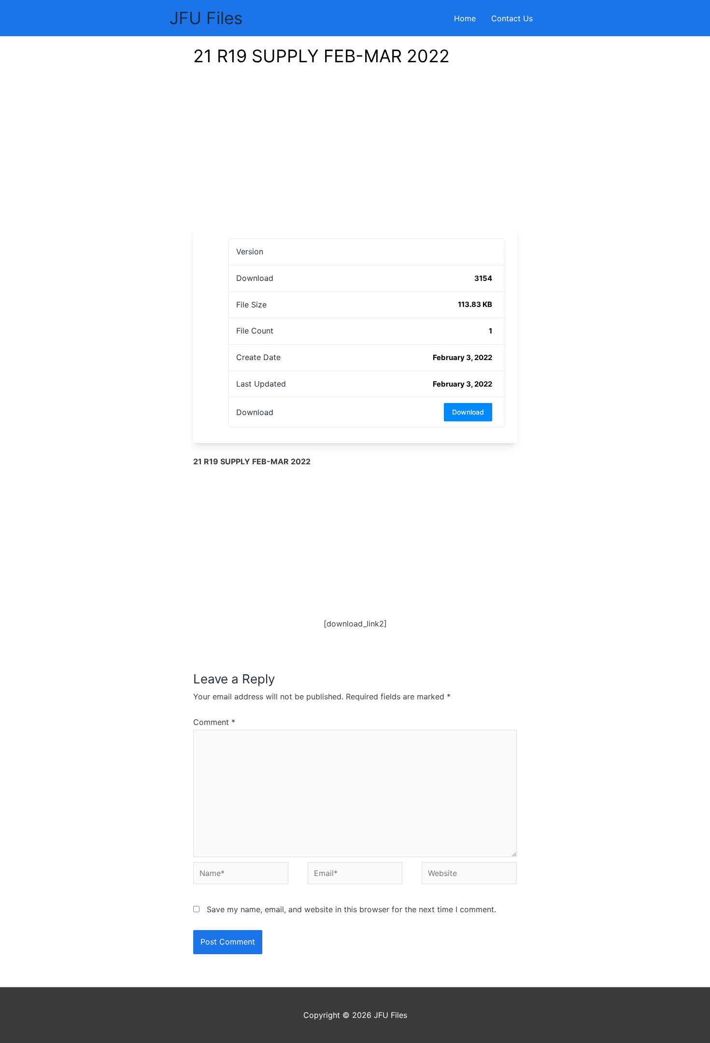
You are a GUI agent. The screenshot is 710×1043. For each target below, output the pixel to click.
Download (468, 412)
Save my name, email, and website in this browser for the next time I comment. (351, 909)
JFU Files (206, 18)
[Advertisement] (355, 154)
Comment (214, 722)
